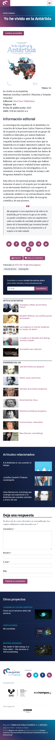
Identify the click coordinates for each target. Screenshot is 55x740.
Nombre (7, 553)
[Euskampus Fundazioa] (43, 693)
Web (5, 571)
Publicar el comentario (15, 581)
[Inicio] (5, 3)
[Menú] (49, 3)
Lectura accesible (13, 33)
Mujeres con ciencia (16, 730)
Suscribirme (41, 288)
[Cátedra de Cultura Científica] (17, 693)
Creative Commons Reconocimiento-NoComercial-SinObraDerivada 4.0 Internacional (25, 733)
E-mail (6, 562)
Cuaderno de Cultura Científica (17, 607)
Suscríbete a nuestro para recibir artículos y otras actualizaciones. (26, 281)
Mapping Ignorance (12, 643)
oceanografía (23, 269)
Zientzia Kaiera (10, 625)
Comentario (8, 529)
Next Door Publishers (24, 101)
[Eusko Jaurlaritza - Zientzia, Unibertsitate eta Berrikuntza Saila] (27, 711)
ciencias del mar (10, 269)
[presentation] (27, 308)
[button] (9, 244)
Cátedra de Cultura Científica (23, 725)
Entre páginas (9, 13)
